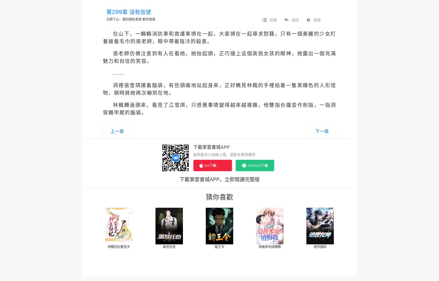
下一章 (322, 131)
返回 (295, 20)
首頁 (317, 20)
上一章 (117, 131)
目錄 (273, 20)
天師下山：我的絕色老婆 (124, 19)
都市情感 (148, 19)
